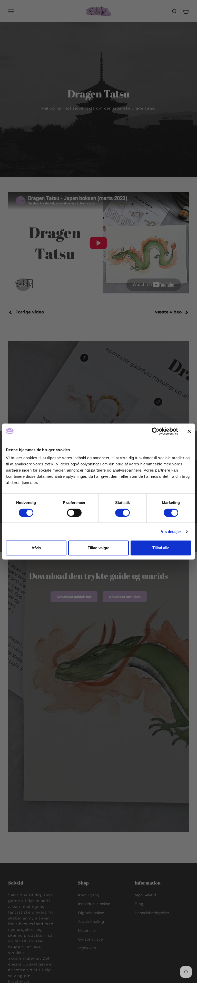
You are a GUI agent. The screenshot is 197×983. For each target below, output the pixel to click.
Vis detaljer (171, 531)
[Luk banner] (189, 431)
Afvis (36, 548)
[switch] (74, 513)
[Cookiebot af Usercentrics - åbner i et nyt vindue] (155, 431)
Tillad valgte (98, 548)
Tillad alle (160, 548)
